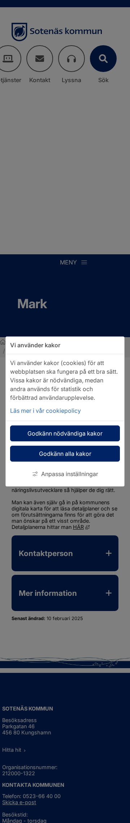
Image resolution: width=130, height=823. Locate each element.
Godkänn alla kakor (65, 453)
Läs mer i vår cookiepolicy (45, 410)
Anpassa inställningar (69, 474)
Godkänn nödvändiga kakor (65, 433)
